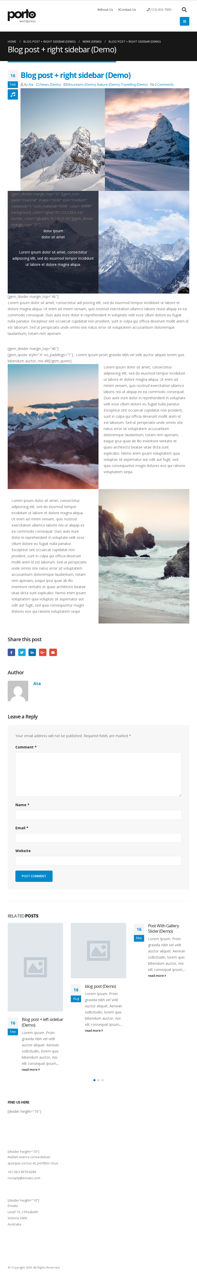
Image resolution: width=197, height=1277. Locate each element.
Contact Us (128, 9)
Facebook (11, 652)
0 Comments (164, 84)
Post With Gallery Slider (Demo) (163, 928)
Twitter (22, 652)
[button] (94, 1080)
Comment (26, 747)
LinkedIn (32, 652)
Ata (30, 84)
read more (30, 1069)
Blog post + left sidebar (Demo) (42, 1022)
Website (23, 850)
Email (53, 652)
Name (22, 804)
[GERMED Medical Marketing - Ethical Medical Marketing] (22, 16)
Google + (42, 652)
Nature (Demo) (108, 84)
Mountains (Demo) (81, 84)
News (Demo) (50, 84)
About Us (106, 9)
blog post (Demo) (100, 986)
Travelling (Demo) (134, 84)
